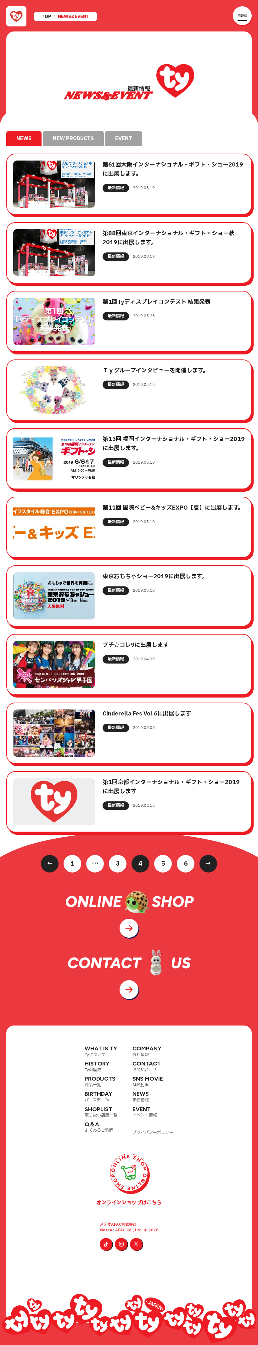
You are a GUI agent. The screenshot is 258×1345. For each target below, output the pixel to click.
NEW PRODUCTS (73, 138)
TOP (46, 16)
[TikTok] (106, 1244)
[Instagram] (121, 1244)
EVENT (123, 138)
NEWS (23, 138)
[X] (136, 1244)
